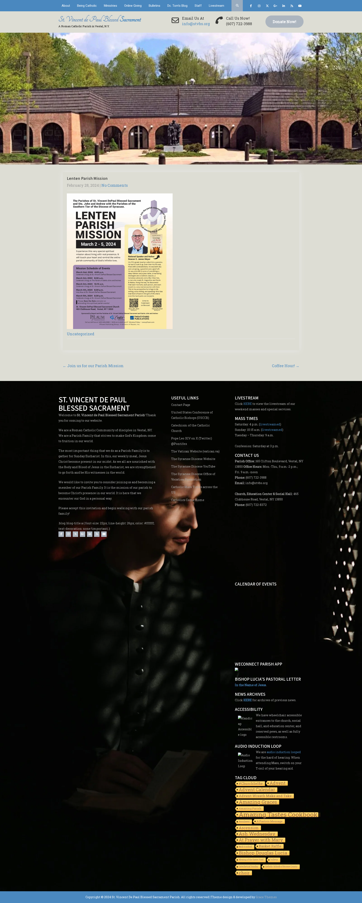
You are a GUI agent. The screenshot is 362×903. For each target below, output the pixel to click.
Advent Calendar (257, 790)
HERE (247, 404)
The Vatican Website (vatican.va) (195, 451)
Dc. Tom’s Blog (177, 6)
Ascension (249, 827)
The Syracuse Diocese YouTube (193, 466)
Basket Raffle (270, 846)
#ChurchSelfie (251, 783)
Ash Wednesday (257, 834)
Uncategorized (80, 333)
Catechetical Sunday (248, 866)
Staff (198, 6)
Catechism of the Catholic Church (190, 428)
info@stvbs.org (196, 23)
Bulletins (154, 6)
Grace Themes (266, 897)
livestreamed (270, 424)
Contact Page (180, 405)
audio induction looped (284, 752)
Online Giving (133, 6)
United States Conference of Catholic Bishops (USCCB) (192, 415)
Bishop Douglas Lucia (263, 853)
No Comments (114, 185)
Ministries (110, 6)
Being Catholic (87, 6)
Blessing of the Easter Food (251, 859)
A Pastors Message (270, 821)
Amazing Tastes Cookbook (278, 814)
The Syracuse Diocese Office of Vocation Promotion (193, 476)
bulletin (274, 859)
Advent (278, 783)
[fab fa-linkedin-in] (283, 6)
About (66, 6)
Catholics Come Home (187, 500)
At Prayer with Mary (261, 840)
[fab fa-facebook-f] (251, 6)
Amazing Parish (250, 808)
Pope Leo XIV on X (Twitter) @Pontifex (191, 441)
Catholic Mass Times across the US (194, 489)
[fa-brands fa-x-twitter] (267, 6)
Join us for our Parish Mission (93, 365)
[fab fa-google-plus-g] (275, 6)
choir (244, 873)
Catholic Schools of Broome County (281, 866)
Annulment (244, 821)
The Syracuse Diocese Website (193, 459)
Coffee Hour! (285, 365)
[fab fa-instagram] (259, 6)
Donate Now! (284, 21)
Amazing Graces (258, 802)
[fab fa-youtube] (300, 6)
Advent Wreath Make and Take (265, 796)
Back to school (245, 846)
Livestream (216, 6)
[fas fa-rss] (291, 6)
